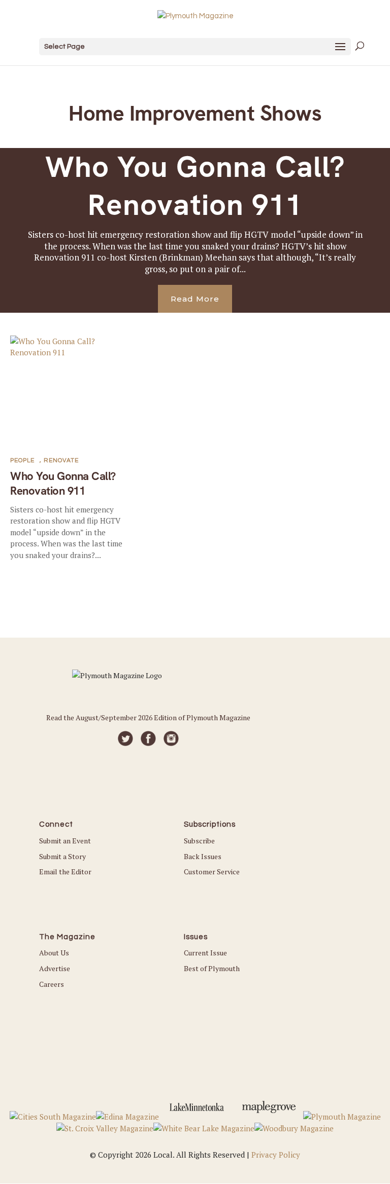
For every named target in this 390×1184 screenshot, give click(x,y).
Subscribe (199, 840)
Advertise (54, 968)
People (22, 460)
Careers (51, 984)
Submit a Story (62, 856)
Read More (195, 299)
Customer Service (212, 871)
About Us (54, 952)
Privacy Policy (275, 1155)
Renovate (61, 460)
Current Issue (205, 952)
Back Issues (202, 856)
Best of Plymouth (212, 968)
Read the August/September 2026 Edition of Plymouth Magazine (148, 717)
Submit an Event (65, 840)
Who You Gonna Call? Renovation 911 (195, 185)
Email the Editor (65, 871)
